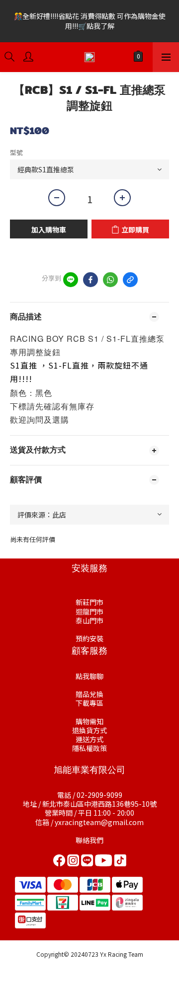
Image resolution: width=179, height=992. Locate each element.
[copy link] (130, 279)
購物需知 (89, 721)
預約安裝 (89, 638)
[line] (70, 279)
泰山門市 (89, 620)
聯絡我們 (89, 840)
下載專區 (89, 703)
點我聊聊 (89, 676)
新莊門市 (89, 602)
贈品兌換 (89, 694)
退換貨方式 (89, 730)
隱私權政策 (89, 748)
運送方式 (89, 739)
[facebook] (90, 279)
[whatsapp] (110, 279)
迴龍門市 (89, 611)
